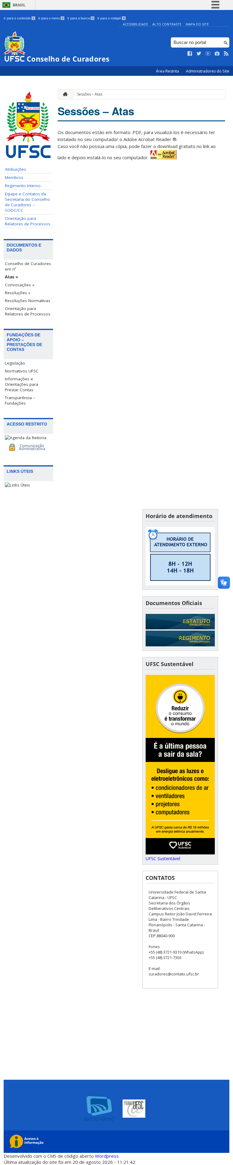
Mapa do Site (197, 24)
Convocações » (19, 285)
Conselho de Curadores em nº (28, 266)
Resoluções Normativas (27, 300)
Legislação (15, 363)
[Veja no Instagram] (217, 53)
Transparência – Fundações (20, 400)
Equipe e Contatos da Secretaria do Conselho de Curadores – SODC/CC (27, 202)
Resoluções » (17, 292)
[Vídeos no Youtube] (208, 53)
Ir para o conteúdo (19, 18)
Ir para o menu (50, 18)
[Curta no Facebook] (189, 53)
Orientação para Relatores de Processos (27, 221)
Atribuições (15, 169)
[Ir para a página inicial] (63, 94)
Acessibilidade (135, 24)
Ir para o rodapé (111, 18)
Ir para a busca (80, 18)
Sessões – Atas (89, 94)
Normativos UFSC (22, 371)
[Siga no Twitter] (199, 53)
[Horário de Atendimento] (180, 584)
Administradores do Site (207, 71)
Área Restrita (168, 71)
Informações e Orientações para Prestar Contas (21, 384)
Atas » (11, 277)
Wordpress (107, 1156)
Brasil (19, 5)
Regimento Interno (23, 185)
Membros (14, 177)
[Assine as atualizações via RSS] (226, 53)
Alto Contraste (166, 24)
